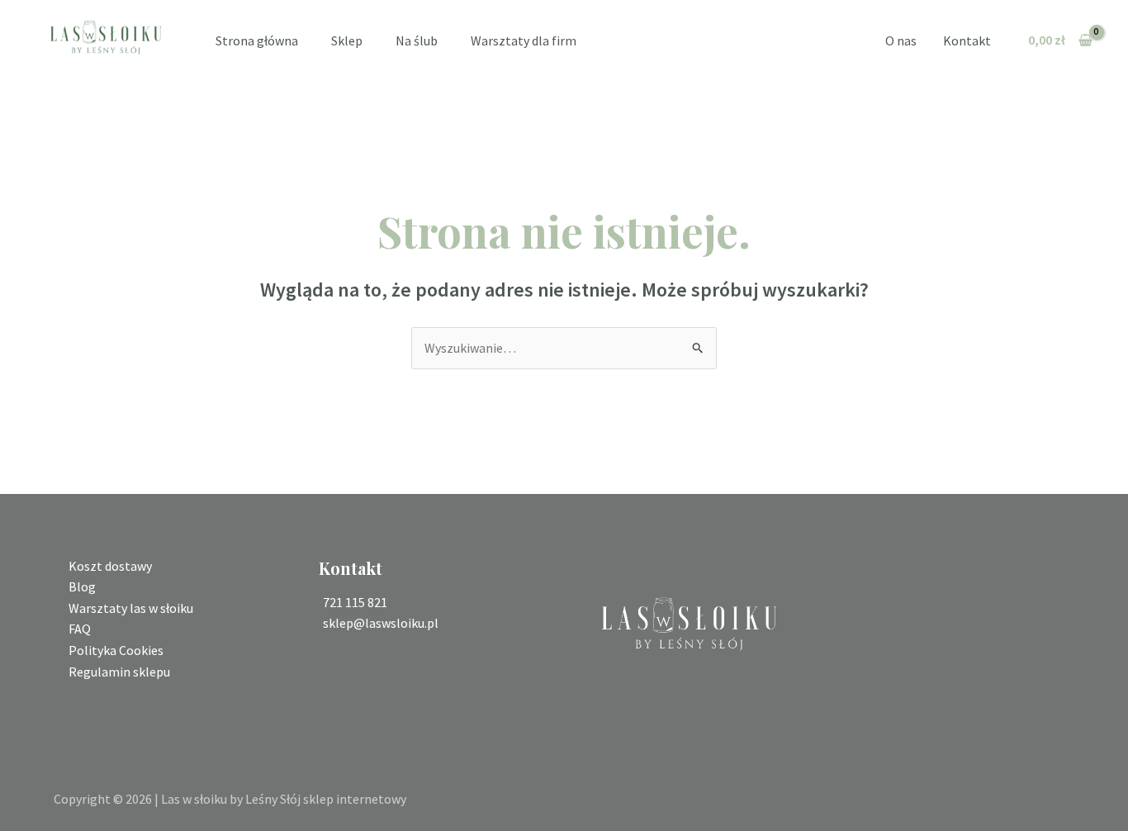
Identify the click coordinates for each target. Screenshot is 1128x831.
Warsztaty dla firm (523, 40)
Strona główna (257, 40)
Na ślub (417, 40)
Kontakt (967, 40)
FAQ (80, 628)
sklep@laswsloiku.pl (380, 623)
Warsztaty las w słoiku (131, 608)
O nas (901, 40)
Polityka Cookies (116, 650)
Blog (82, 586)
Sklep (347, 40)
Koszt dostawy (110, 566)
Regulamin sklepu (119, 671)
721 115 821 (355, 602)
